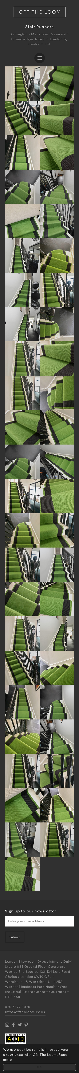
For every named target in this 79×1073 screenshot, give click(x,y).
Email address (17, 914)
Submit (14, 937)
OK (39, 1067)
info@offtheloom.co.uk (25, 1012)
